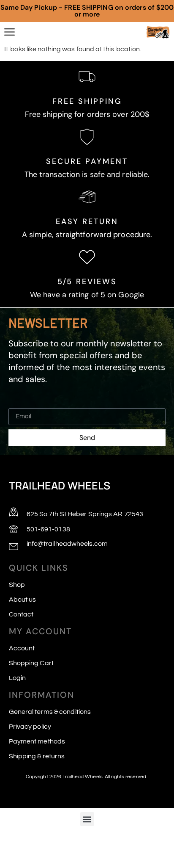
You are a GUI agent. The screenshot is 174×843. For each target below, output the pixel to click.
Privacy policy (30, 726)
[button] (87, 819)
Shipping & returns (37, 756)
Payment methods (37, 741)
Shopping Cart (31, 663)
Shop (17, 584)
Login (17, 677)
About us (22, 599)
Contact (21, 614)
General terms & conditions (50, 711)
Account (22, 648)
